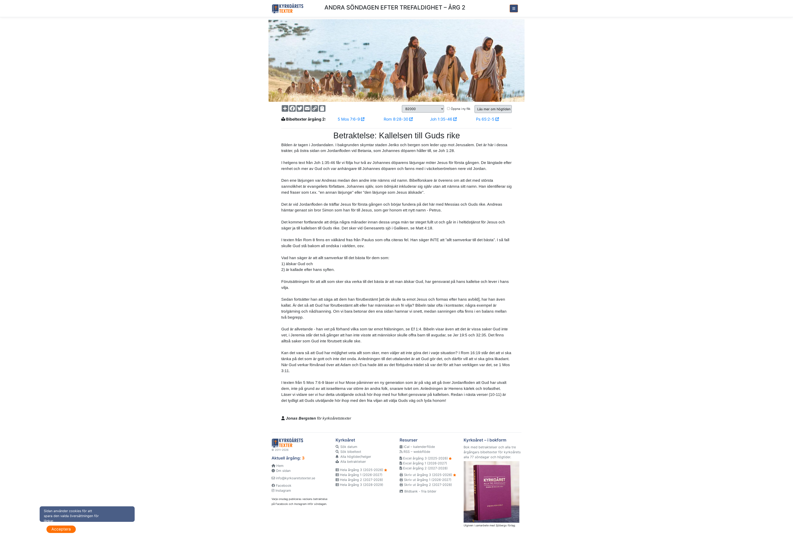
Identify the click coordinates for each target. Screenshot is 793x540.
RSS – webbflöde (416, 452)
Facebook (283, 485)
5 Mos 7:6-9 (349, 119)
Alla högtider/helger (355, 457)
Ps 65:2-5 (485, 119)
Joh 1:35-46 (441, 119)
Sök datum (348, 447)
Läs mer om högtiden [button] (493, 109)
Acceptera (61, 529)
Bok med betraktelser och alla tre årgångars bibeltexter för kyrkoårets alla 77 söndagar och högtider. (492, 452)
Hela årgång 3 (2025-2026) (361, 470)
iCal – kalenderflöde (418, 447)
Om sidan (283, 471)
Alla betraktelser (352, 461)
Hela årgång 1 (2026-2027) (360, 475)
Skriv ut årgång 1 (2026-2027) (427, 480)
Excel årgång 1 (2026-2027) (424, 463)
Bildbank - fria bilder (419, 491)
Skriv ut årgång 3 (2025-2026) (427, 475)
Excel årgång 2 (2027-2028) (425, 468)
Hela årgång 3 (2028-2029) (361, 485)
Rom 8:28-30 (396, 119)
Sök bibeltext (350, 452)
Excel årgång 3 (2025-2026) (425, 458)
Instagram (282, 490)
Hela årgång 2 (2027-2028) (361, 480)
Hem (279, 466)
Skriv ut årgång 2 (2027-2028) (427, 485)
